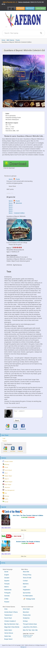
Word (5, 473)
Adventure (7, 487)
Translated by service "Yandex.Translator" (28, 635)
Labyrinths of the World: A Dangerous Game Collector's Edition (31, 627)
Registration (26, 589)
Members (26, 584)
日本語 (6, 599)
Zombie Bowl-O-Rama (11, 612)
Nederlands (7, 589)
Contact (25, 580)
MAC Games (10, 40)
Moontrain (26, 612)
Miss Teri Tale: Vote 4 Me (30, 630)
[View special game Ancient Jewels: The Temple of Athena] (5, 546)
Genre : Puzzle (14, 179)
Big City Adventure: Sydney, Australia (12, 624)
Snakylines (26, 618)
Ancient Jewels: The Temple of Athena (28, 542)
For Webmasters (28, 596)
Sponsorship (26, 593)
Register (5, 441)
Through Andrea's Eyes (30, 624)
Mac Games (29, 8)
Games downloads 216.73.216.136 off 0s (23, 3)
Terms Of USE (27, 578)
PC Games (20, 8)
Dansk (6, 571)
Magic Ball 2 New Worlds (11, 627)
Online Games (40, 8)
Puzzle (18, 40)
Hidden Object (8, 476)
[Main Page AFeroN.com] (23, 20)
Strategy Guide (30, 599)
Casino (6, 499)
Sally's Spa (7, 636)
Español (6, 580)
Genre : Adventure (15, 203)
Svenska (7, 596)
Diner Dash (26, 609)
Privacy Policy (27, 575)
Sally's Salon (8, 630)
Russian (6, 602)
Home (3, 40)
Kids (5, 493)
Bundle (6, 502)
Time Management (9, 490)
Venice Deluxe (8, 633)
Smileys (25, 621)
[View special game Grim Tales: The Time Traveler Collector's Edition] (5, 520)
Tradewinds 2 (8, 615)
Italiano (6, 587)
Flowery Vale (27, 615)
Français (7, 584)
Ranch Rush (8, 618)
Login (4, 438)
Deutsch (6, 578)
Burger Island (8, 639)
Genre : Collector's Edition (17, 213)
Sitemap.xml (23, 647)
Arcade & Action (8, 461)
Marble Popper (8, 481)
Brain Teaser (7, 484)
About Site (26, 571)
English (6, 575)
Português (7, 593)
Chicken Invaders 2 (10, 621)
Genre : (11, 205)
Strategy (6, 496)
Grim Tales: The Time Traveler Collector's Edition (28, 515)
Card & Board (8, 470)
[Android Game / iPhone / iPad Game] (11, 8)
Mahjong (6, 464)
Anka (5, 609)
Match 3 (6, 479)
